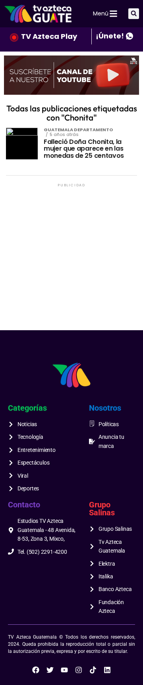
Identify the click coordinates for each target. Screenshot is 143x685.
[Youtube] (64, 670)
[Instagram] (79, 670)
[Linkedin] (107, 670)
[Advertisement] (71, 260)
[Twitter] (50, 670)
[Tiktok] (93, 670)
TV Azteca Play (49, 36)
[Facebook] (36, 670)
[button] (133, 13)
